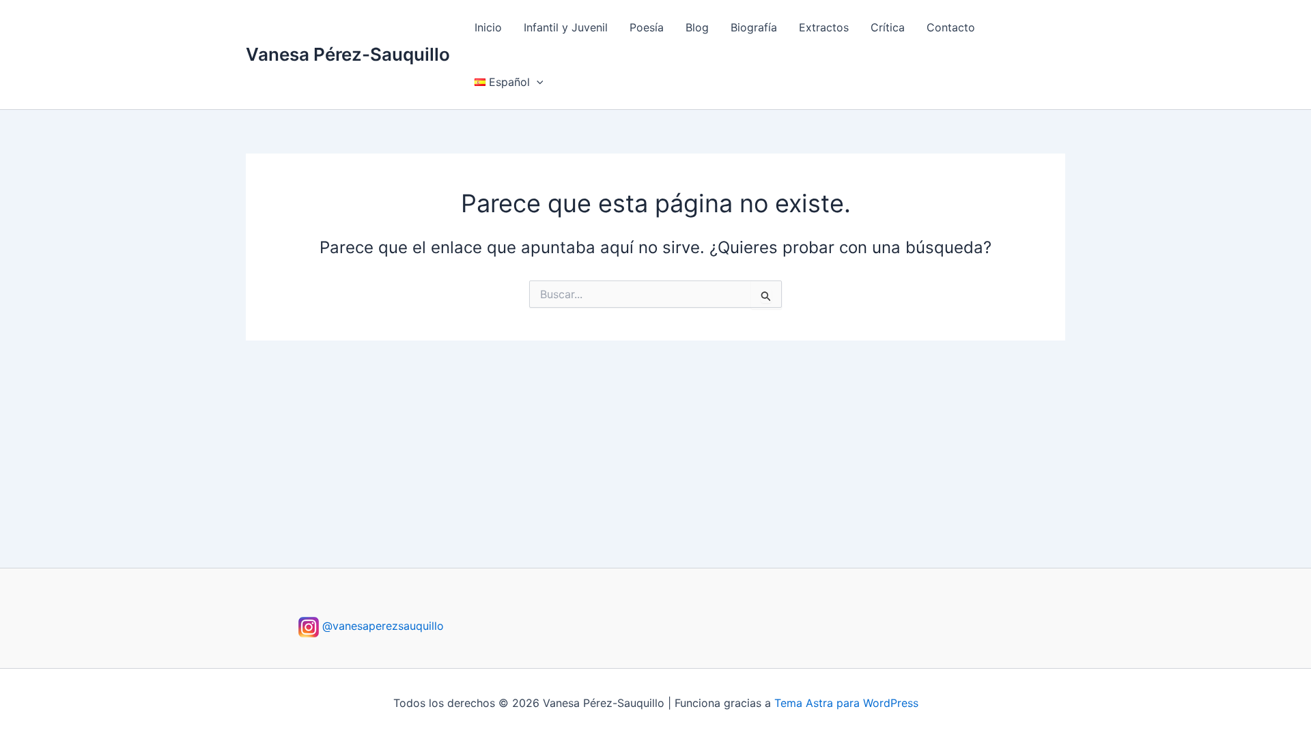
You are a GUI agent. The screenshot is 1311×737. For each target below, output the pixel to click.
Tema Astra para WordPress (846, 703)
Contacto (951, 27)
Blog (697, 27)
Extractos (824, 27)
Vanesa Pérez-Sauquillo (348, 54)
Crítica (888, 27)
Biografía (754, 27)
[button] (537, 82)
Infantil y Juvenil (566, 27)
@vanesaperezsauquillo (381, 626)
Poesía (647, 27)
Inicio (488, 27)
